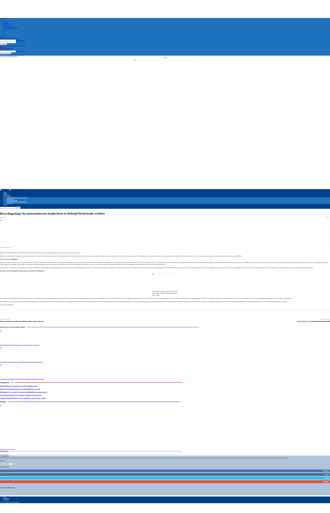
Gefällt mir (326, 470)
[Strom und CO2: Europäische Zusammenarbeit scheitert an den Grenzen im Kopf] (9, 342)
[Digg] (78, 314)
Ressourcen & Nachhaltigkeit (17, 202)
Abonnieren (325, 481)
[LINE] (85, 314)
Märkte (5, 193)
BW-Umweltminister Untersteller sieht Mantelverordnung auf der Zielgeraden (22, 321)
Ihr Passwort (19, 42)
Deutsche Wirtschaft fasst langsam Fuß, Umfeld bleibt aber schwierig (20, 389)
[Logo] (4, 189)
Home (4, 192)
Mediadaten (5, 22)
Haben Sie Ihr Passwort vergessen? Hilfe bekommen (12, 45)
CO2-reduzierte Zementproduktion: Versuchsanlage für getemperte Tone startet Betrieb (21, 362)
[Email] (21, 314)
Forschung (10, 199)
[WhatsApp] (53, 314)
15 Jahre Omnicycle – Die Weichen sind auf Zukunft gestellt (313, 321)
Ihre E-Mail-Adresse (21, 51)
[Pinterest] (47, 314)
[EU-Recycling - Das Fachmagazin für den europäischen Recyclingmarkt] (0, 491)
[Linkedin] (41, 314)
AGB (4, 497)
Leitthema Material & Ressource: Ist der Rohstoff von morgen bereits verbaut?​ (23, 398)
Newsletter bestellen (7, 24)
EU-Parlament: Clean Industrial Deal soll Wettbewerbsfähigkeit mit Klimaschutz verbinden (22, 379)
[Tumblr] (66, 314)
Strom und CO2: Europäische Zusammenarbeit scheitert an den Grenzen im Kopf (19, 345)
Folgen (327, 474)
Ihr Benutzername (20, 40)
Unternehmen (6, 195)
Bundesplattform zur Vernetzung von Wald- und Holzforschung (18, 386)
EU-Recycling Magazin (8, 26)
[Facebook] (28, 314)
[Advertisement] (13, 437)
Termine (5, 204)
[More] (97, 314)
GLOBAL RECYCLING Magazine (10, 28)
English (9, 203)
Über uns (5, 25)
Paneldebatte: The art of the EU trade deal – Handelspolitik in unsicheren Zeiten (23, 392)
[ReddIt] (60, 314)
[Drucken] (15, 314)
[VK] (72, 314)
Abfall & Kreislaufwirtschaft (17, 197)
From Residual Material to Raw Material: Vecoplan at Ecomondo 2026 (20, 395)
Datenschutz (3, 47)
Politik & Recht (12, 200)
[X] (34, 314)
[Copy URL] (91, 314)
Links (4, 21)
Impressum (6, 500)
